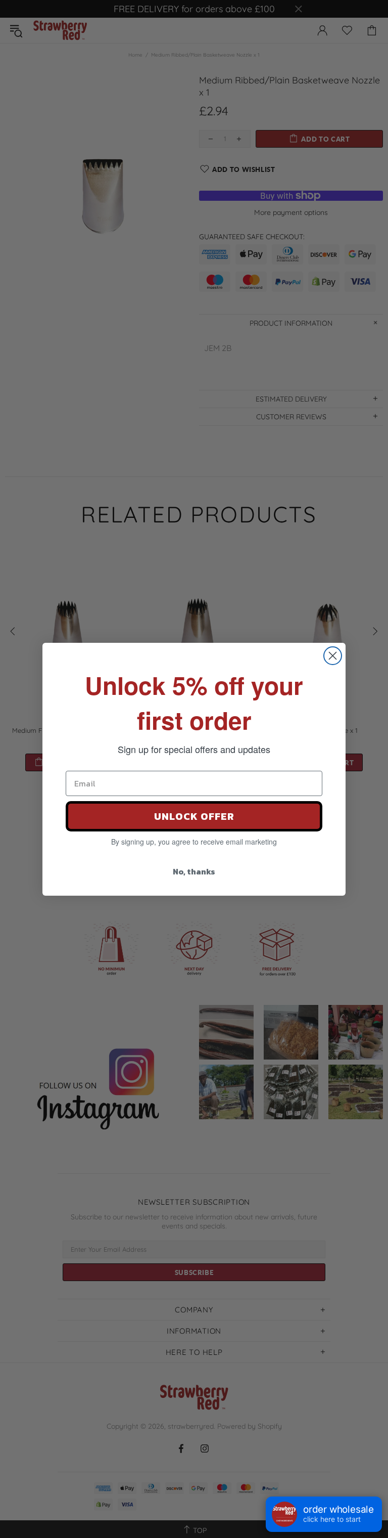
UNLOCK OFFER (194, 816)
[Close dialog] (333, 656)
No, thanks (194, 871)
